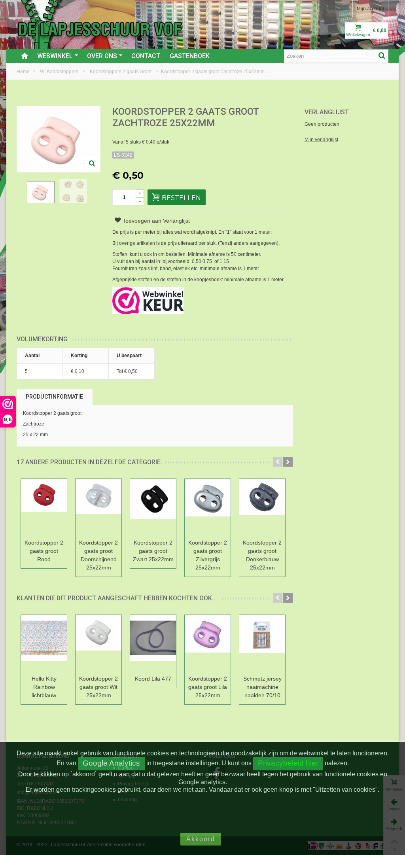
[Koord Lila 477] (153, 643)
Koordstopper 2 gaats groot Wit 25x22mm (98, 686)
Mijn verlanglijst (321, 139)
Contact (145, 56)
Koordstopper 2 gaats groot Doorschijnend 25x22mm (98, 555)
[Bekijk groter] (91, 163)
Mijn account (370, 8)
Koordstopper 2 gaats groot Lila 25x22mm (207, 686)
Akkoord (200, 839)
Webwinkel (55, 56)
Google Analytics (111, 763)
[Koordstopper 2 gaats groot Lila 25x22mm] (208, 643)
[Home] (24, 56)
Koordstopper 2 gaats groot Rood (44, 550)
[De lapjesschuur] (100, 29)
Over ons (102, 56)
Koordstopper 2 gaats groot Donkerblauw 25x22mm (262, 555)
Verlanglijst (327, 112)
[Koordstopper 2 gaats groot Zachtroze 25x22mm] (41, 192)
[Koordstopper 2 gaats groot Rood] (44, 507)
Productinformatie (54, 396)
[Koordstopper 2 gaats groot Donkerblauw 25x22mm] (262, 507)
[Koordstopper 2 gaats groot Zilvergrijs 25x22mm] (208, 507)
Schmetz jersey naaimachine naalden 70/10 (262, 686)
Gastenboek (190, 56)
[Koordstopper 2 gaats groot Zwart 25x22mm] (153, 507)
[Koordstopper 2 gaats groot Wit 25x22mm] (98, 643)
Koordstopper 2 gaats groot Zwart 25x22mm (153, 550)
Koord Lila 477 (153, 678)
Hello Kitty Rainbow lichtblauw (44, 686)
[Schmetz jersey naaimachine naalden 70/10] (262, 643)
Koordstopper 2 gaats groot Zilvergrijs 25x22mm (207, 555)
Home (24, 71)
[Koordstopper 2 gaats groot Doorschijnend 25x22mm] (98, 507)
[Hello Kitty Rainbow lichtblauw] (44, 643)
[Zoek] (381, 56)
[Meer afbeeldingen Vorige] (21, 195)
